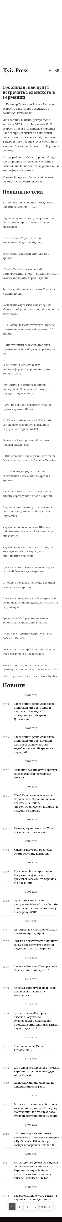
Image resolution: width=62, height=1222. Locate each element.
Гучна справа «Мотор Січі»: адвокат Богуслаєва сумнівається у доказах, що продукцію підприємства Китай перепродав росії (36, 1020)
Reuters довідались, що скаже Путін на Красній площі (29, 291)
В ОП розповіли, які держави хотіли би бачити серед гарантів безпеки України (29, 458)
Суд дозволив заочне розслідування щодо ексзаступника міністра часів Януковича (27, 511)
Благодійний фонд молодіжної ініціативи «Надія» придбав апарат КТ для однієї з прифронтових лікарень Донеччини (35, 711)
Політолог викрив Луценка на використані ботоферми (34, 1084)
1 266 (42, 1207)
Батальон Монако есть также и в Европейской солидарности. (36, 1197)
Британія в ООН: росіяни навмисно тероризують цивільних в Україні (26, 620)
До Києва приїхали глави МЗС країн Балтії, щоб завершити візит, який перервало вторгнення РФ (27, 424)
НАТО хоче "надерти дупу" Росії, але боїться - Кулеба (27, 636)
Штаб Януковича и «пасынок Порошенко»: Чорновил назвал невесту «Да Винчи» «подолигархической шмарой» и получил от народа (36, 802)
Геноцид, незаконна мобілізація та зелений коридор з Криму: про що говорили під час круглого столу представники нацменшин (36, 1109)
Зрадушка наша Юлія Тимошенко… (28, 1048)
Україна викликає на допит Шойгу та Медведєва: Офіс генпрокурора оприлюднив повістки (28, 551)
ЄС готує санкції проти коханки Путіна (30, 676)
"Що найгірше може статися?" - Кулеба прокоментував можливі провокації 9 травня (29, 329)
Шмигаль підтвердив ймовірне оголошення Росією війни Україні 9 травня (26, 476)
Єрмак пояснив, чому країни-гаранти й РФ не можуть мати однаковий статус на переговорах (30, 602)
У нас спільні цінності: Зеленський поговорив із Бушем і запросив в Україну (30, 667)
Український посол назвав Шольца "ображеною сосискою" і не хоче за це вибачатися (28, 531)
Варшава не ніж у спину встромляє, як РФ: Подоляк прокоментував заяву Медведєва (28, 222)
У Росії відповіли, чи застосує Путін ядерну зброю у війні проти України (27, 494)
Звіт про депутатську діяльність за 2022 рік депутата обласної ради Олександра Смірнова (36, 944)
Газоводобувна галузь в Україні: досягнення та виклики (36, 830)
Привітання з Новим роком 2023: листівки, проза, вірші (36, 931)
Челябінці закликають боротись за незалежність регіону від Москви (36, 773)
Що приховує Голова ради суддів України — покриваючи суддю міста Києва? (36, 1071)
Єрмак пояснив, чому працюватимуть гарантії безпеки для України (28, 569)
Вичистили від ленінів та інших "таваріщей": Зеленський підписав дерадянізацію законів (26, 389)
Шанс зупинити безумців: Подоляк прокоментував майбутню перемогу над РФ (30, 349)
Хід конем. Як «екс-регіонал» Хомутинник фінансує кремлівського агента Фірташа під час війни (35, 876)
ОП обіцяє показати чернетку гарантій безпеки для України (29, 585)
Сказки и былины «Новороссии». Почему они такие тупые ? (35, 968)
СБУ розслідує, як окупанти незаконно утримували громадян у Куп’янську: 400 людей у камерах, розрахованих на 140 (36, 1139)
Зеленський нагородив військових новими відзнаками (26, 442)
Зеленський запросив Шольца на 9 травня (26, 256)
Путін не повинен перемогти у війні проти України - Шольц (27, 407)
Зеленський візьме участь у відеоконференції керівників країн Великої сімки (26, 369)
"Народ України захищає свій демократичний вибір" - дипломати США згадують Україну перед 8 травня (31, 273)
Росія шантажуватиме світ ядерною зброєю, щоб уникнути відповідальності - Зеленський (31, 309)
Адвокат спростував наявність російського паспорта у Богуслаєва (35, 991)
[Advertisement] (31, 32)
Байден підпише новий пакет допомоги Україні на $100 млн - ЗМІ (29, 205)
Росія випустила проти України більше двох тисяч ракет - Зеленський (29, 652)
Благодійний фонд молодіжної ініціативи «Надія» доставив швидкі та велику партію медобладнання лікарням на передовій (35, 744)
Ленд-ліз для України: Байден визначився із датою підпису (23, 240)
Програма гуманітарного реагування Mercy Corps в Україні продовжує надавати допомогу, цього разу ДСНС (36, 906)
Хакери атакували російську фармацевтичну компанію (33, 851)
